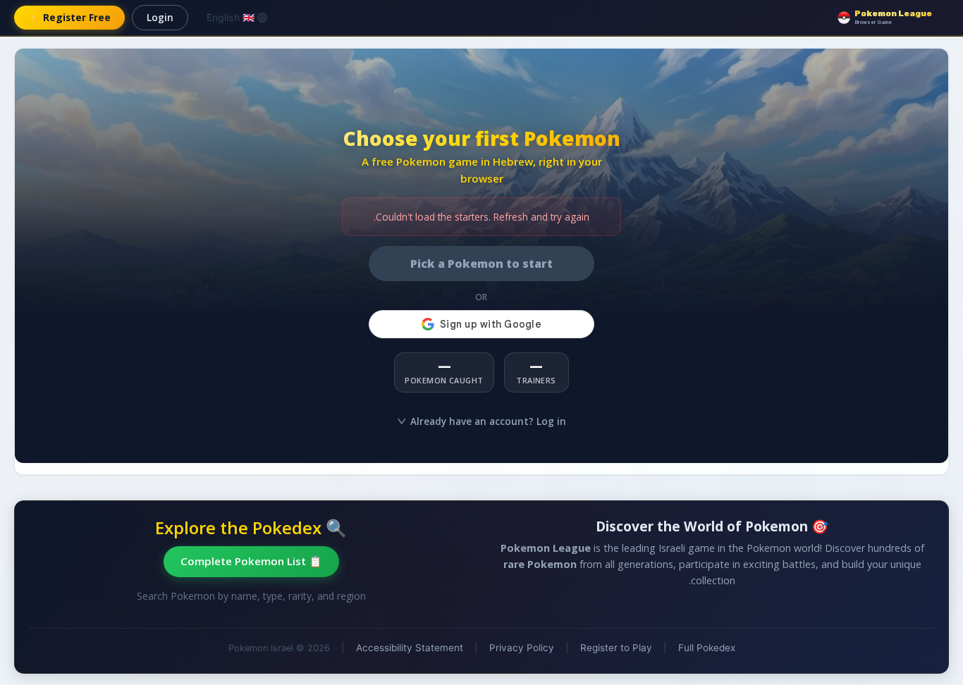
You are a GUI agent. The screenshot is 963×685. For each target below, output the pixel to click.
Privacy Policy (521, 647)
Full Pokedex (706, 647)
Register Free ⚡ (69, 17)
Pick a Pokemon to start (481, 263)
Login (160, 17)
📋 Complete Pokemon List (251, 561)
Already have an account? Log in (488, 421)
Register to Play (616, 647)
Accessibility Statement (409, 647)
